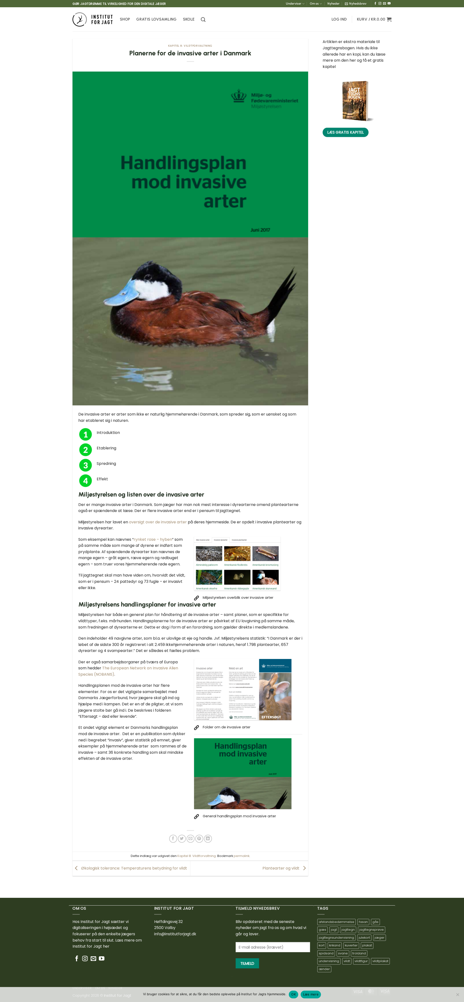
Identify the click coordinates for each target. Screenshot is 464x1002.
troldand (359, 953)
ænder (324, 969)
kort (322, 945)
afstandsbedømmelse (336, 922)
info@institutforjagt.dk (175, 934)
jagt (334, 930)
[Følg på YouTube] (389, 3)
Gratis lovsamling (156, 19)
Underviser (293, 3)
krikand (334, 945)
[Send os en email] (384, 3)
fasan (363, 922)
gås (375, 922)
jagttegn (348, 930)
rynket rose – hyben (153, 539)
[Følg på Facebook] (375, 3)
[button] (355, 3)
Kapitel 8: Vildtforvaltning (190, 45)
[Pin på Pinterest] (199, 839)
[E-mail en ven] (191, 839)
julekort (364, 938)
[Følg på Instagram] (379, 3)
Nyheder (333, 3)
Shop (125, 19)
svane (343, 953)
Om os (314, 3)
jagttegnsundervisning (336, 938)
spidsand (326, 953)
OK (293, 994)
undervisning (329, 961)
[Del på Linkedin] (208, 839)
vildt (347, 961)
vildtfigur (361, 961)
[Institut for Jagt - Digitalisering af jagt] (92, 19)
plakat (367, 945)
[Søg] (203, 19)
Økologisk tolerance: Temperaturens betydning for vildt (133, 868)
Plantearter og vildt (281, 868)
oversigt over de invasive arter (158, 522)
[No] (457, 996)
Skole (189, 19)
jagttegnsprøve (371, 930)
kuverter (351, 945)
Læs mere (311, 994)
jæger (379, 938)
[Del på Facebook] (173, 839)
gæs (322, 930)
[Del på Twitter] (182, 839)
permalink (241, 856)
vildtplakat (380, 961)
